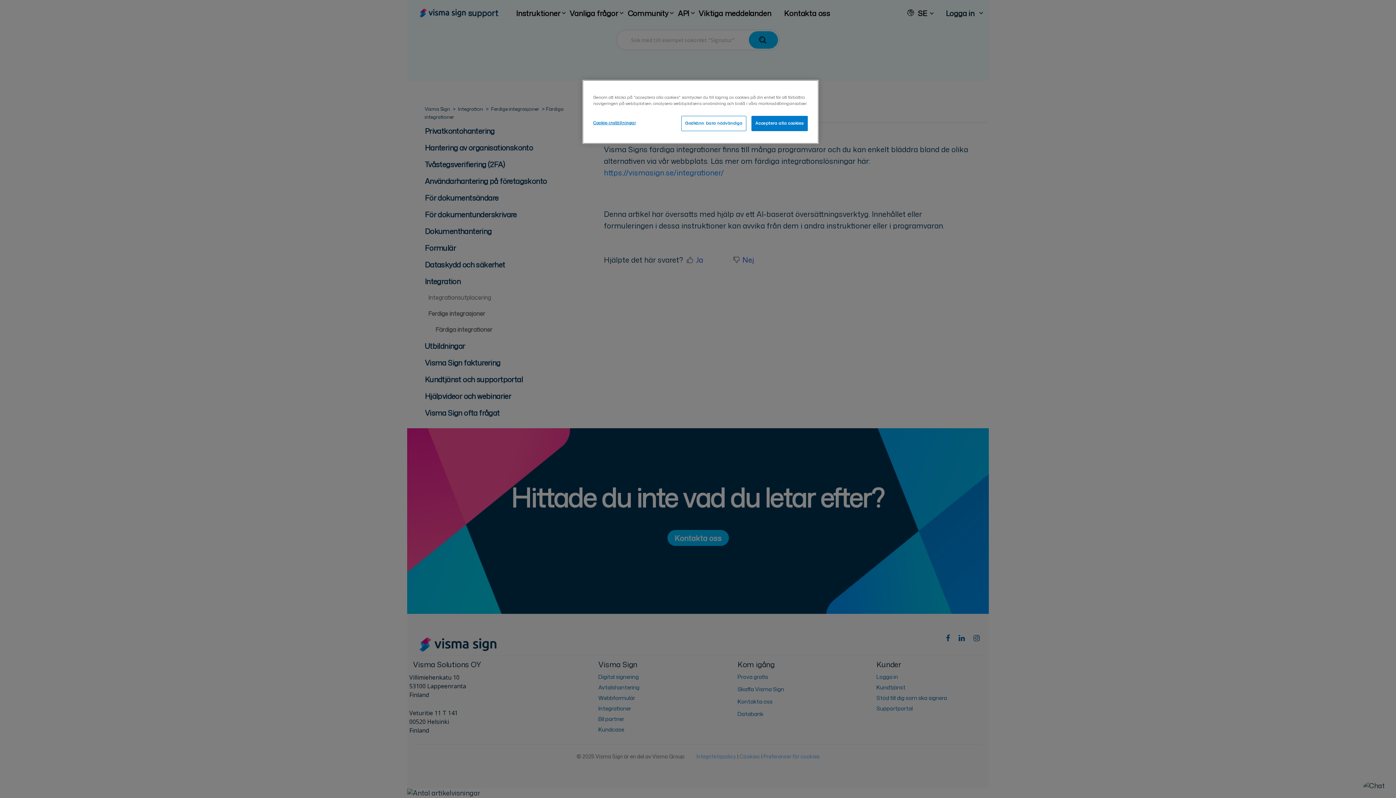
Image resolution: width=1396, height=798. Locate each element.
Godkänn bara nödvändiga (713, 123)
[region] (700, 112)
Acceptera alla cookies (779, 123)
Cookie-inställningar (614, 123)
